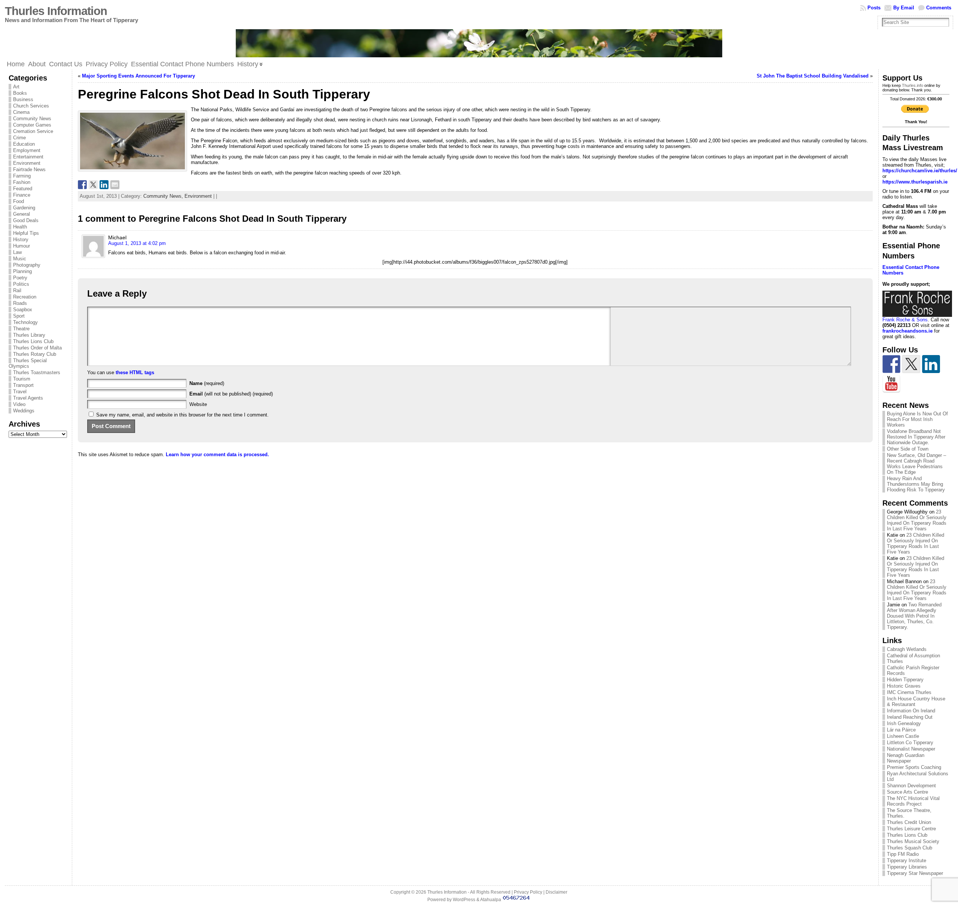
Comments (938, 7)
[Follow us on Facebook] (891, 364)
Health (20, 227)
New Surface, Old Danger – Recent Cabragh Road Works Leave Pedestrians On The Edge (916, 463)
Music (19, 258)
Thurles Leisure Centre (911, 828)
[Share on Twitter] (93, 184)
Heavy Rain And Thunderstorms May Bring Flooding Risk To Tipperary (916, 484)
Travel (20, 391)
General (21, 214)
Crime (19, 137)
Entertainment (28, 157)
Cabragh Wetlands (907, 649)
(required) (206, 383)
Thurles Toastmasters (36, 372)
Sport (19, 316)
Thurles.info (912, 85)
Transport (23, 385)
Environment (26, 163)
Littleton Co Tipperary (910, 742)
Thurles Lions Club (33, 341)
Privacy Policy (528, 892)
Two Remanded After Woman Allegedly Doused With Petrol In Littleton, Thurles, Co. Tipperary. (914, 616)
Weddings (23, 410)
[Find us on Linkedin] (931, 364)
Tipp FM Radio (903, 854)
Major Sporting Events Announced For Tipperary (138, 76)
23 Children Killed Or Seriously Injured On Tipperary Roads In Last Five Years (916, 520)
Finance (21, 195)
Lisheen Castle (903, 736)
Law (17, 252)
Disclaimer (556, 892)
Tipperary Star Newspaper (915, 873)
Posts (874, 7)
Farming (22, 176)
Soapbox (22, 309)
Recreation (24, 297)
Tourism (21, 379)
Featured (22, 188)
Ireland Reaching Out (910, 717)
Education (24, 144)
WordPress (464, 899)
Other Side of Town (907, 449)
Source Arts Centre (907, 792)
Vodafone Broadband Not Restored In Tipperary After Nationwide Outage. (916, 436)
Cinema (21, 112)
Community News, (163, 196)
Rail (17, 290)
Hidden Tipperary (905, 679)
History (20, 239)
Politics (21, 284)
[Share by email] (114, 184)
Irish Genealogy (904, 723)
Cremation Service (33, 131)
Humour (21, 246)
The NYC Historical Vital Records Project (913, 801)
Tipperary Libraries (907, 867)
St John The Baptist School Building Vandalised (813, 76)
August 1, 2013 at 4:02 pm (137, 243)
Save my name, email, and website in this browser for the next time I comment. (182, 415)
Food (18, 201)
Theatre (21, 328)
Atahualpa (490, 899)
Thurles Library (29, 335)
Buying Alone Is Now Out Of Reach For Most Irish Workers (917, 419)
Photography (26, 265)
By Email (903, 7)
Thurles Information (56, 11)
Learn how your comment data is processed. (217, 454)
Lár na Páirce (901, 730)
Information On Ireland (911, 710)
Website (198, 404)
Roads (20, 303)
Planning (22, 271)
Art (16, 87)
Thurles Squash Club (909, 848)
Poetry (20, 278)
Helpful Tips (26, 233)
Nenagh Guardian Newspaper (905, 758)
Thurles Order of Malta (37, 348)
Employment (26, 150)
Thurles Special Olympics (28, 363)
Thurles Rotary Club (34, 354)
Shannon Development (911, 785)
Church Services (31, 106)
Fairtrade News (29, 169)
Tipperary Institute (906, 860)
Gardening (24, 207)
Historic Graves (904, 686)
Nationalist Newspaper (911, 749)
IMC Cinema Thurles (909, 692)
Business (23, 99)
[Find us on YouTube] (891, 384)
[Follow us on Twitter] (911, 364)
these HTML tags (135, 372)
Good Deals (26, 220)
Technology (25, 322)
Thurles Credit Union (909, 822)
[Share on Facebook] (82, 184)
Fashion (21, 182)
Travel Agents (28, 398)
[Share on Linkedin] (104, 184)
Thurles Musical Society (913, 841)
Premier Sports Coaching (914, 767)
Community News (32, 118)
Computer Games (32, 125)
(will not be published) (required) (231, 394)
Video (19, 404)
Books (20, 93)
